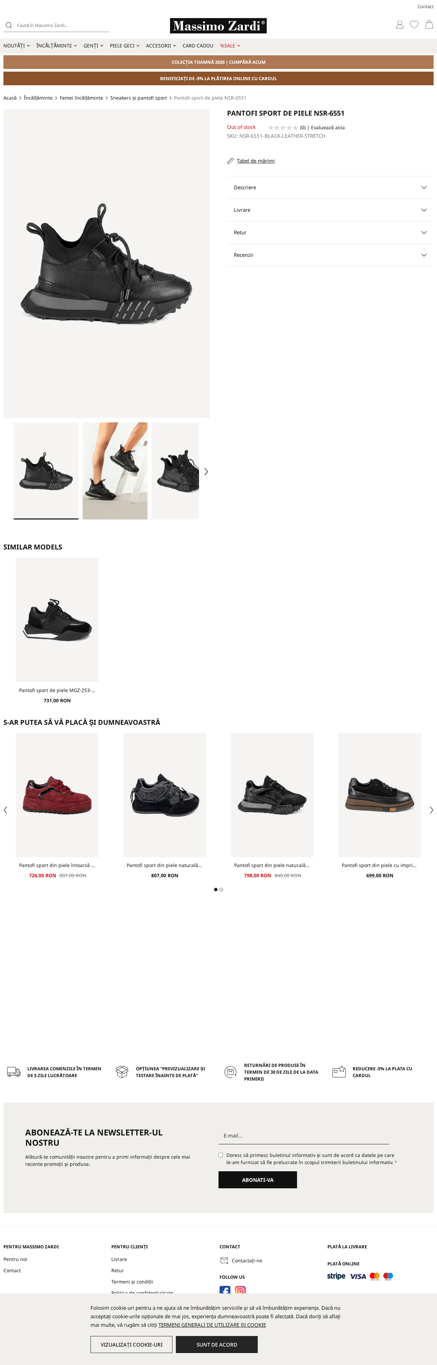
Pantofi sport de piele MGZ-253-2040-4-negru (57, 690)
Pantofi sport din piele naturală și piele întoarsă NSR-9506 (272, 865)
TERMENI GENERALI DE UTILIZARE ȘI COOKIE (212, 1324)
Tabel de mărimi (256, 160)
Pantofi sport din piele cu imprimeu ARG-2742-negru (380, 865)
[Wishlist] (414, 24)
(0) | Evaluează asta (322, 127)
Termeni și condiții (132, 1281)
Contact (426, 6)
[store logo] (218, 25)
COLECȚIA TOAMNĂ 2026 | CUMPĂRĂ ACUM (219, 62)
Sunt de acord (217, 1344)
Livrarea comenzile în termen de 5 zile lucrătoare (64, 1072)
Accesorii (158, 45)
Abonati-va (257, 1179)
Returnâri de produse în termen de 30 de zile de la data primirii (281, 1072)
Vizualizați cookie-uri (132, 1344)
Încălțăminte (54, 45)
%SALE (227, 45)
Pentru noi (15, 1259)
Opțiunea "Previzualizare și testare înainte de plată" (170, 1072)
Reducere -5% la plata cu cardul (382, 1072)
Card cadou (198, 45)
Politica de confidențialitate (142, 1293)
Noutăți (14, 45)
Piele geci (122, 45)
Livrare (119, 1259)
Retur (117, 1270)
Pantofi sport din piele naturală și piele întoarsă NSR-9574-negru (165, 865)
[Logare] (399, 24)
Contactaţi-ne (247, 1260)
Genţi (91, 45)
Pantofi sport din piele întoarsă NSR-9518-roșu (57, 865)
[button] (46, 470)
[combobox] (56, 25)
